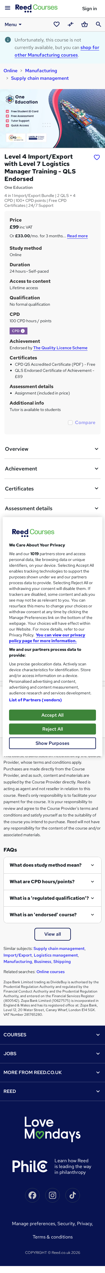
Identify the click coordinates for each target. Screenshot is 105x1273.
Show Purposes (52, 743)
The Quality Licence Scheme (60, 347)
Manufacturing (41, 71)
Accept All (52, 715)
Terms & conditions (53, 1237)
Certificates (19, 488)
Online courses (50, 971)
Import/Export (18, 955)
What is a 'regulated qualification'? (49, 898)
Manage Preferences (33, 1224)
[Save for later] (97, 157)
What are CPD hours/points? (42, 882)
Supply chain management (40, 78)
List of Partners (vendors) (35, 699)
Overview (16, 449)
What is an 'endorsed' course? (43, 915)
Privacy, (85, 1224)
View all (52, 934)
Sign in (89, 9)
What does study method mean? (46, 865)
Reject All (52, 729)
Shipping (62, 961)
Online (11, 71)
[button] (22, 331)
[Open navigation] (7, 8)
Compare (85, 422)
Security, (67, 1224)
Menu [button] (11, 24)
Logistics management (56, 955)
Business (42, 961)
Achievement (21, 468)
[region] (52, 636)
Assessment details (28, 508)
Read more (77, 235)
